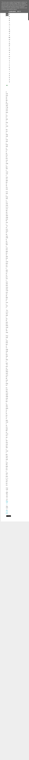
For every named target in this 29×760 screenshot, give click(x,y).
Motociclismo (7, 512)
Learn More (12, 11)
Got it (19, 11)
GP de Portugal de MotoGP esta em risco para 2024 (9, 47)
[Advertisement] (16, 34)
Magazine (7, 502)
